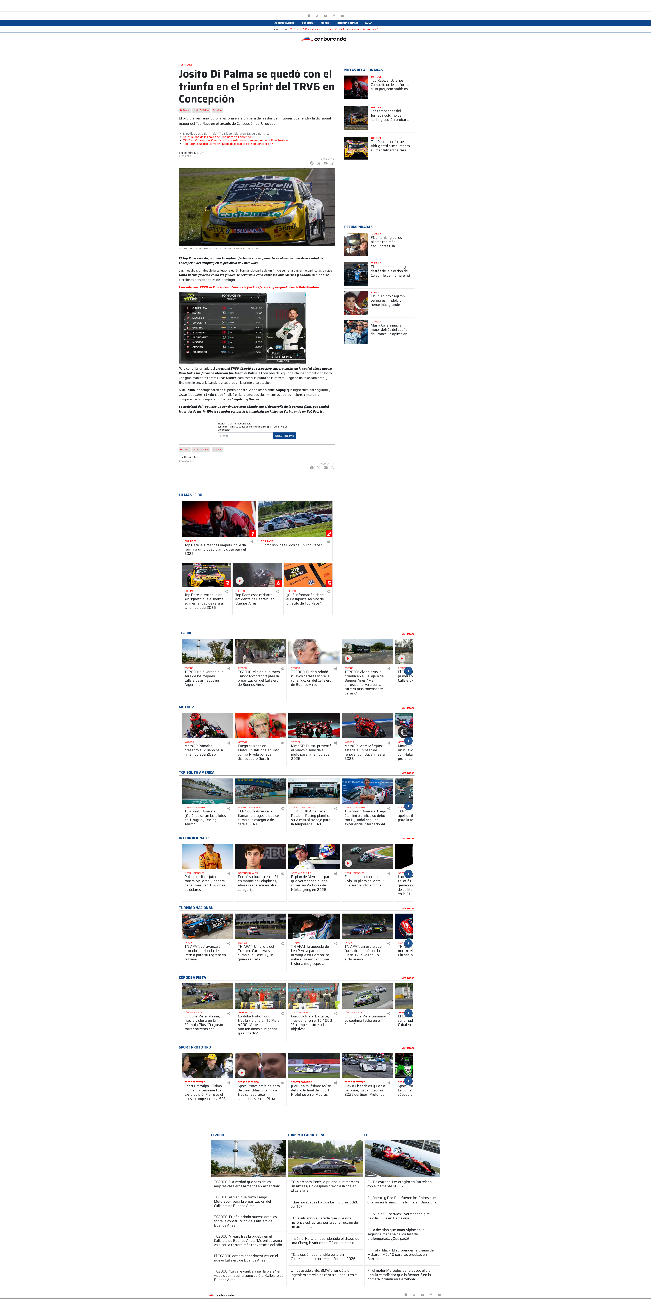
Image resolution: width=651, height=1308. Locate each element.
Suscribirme (284, 435)
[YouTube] (325, 15)
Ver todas (408, 634)
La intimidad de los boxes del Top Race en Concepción (218, 137)
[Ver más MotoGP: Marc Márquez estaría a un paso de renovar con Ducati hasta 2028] (367, 725)
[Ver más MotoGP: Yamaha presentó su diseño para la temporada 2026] (207, 725)
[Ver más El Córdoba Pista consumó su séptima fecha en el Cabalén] (367, 996)
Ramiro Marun (193, 153)
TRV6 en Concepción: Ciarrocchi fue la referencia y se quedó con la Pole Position (235, 140)
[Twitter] (317, 15)
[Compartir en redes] (251, 542)
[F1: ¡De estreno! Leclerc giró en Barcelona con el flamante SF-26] (402, 1158)
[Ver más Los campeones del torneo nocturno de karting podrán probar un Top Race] (356, 118)
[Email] (342, 15)
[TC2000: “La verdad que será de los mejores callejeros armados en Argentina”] (248, 1158)
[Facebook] (309, 15)
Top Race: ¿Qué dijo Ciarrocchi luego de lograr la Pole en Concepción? (228, 144)
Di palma (217, 110)
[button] (285, 23)
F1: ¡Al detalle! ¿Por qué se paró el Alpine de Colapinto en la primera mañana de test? (334, 29)
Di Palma (184, 110)
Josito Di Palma (201, 110)
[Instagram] (334, 15)
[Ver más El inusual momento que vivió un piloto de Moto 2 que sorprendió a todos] (367, 856)
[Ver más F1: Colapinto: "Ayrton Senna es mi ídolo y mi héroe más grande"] (356, 303)
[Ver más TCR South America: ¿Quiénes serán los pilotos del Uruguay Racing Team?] (207, 791)
